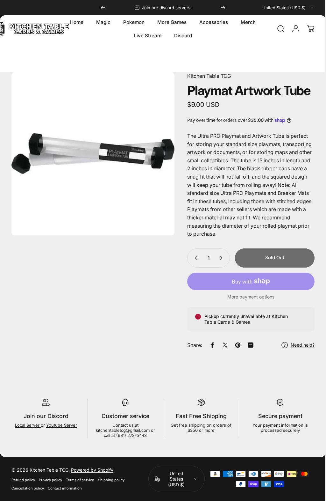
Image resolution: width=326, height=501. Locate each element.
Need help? (298, 345)
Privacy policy (50, 480)
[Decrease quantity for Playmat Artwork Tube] (190, 258)
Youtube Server (61, 425)
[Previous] (103, 7)
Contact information (65, 488)
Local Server (27, 425)
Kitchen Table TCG (204, 76)
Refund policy (23, 480)
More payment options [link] (246, 296)
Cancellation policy (27, 488)
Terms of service (80, 480)
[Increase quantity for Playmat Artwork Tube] (217, 258)
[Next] (223, 7)
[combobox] (288, 7)
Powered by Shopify (92, 470)
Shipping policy (111, 480)
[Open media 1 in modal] (90, 151)
